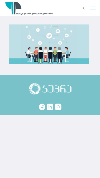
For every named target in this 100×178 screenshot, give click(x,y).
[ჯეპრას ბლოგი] (29, 8)
